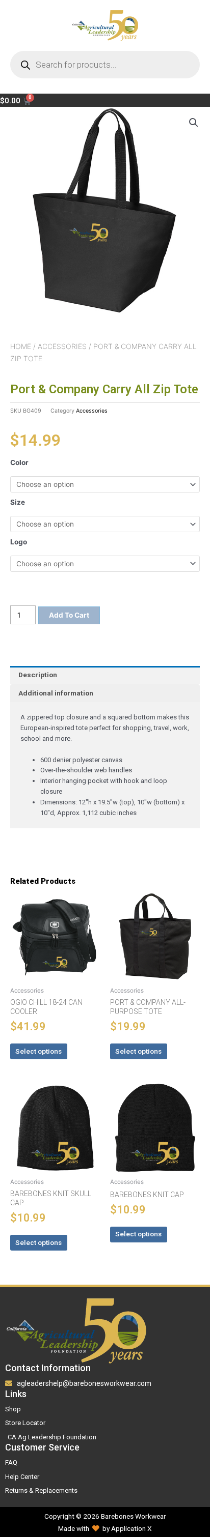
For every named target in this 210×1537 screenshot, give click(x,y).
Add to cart (69, 615)
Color (19, 462)
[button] (194, 122)
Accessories (62, 346)
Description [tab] (37, 675)
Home (20, 346)
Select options (38, 1051)
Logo (18, 542)
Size (17, 502)
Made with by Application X (105, 1528)
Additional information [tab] (55, 693)
